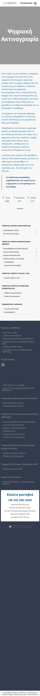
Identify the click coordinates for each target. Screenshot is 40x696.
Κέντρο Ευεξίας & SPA (11, 278)
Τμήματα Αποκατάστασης (11, 255)
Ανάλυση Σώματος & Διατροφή (13, 259)
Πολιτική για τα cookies (13, 385)
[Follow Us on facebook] (3, 365)
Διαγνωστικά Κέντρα (12, 335)
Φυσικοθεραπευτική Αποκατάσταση (15, 249)
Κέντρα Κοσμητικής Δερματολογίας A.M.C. (18, 343)
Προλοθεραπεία (9, 312)
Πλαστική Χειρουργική (12, 296)
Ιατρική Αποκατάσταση (11, 252)
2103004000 (26, 3)
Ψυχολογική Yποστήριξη (12, 265)
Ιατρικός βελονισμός (11, 309)
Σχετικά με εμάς (10, 332)
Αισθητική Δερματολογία (12, 293)
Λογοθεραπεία (9, 262)
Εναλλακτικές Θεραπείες (13, 437)
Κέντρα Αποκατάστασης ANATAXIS (18, 339)
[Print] (7, 199)
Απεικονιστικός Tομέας (11, 234)
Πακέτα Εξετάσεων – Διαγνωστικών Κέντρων (18, 483)
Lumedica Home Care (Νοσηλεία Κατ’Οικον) (17, 351)
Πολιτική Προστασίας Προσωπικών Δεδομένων (18, 389)
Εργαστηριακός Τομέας (11, 230)
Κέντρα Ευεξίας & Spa (12, 347)
